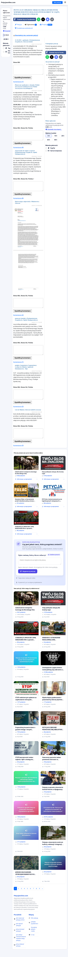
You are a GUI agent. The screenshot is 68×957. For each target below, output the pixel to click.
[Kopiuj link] (52, 19)
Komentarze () (18, 82)
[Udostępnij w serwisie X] (43, 19)
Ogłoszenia (31, 25)
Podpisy (47, 25)
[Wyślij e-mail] (47, 19)
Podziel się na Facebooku (26, 19)
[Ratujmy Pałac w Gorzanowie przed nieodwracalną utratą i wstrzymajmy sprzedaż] (26, 496)
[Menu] (65, 2)
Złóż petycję (57, 2)
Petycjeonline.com (8, 2)
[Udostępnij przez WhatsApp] (38, 19)
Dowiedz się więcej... (54, 129)
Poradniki (17, 915)
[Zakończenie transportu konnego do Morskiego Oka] (26, 468)
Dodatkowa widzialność (25, 28)
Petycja (19, 25)
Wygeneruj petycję (28, 571)
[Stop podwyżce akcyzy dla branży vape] (53, 468)
